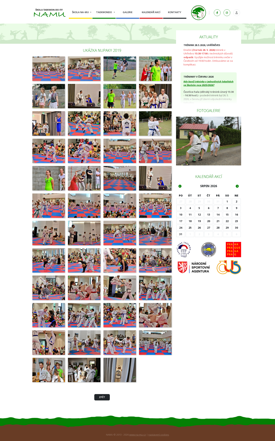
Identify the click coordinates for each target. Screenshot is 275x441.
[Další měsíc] (237, 186)
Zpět (102, 397)
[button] (80, 12)
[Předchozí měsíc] (180, 186)
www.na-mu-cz (137, 434)
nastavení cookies (158, 434)
